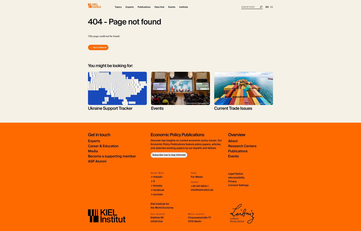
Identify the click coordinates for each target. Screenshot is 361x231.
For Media (197, 177)
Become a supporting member (112, 156)
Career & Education (103, 146)
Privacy (232, 181)
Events (233, 156)
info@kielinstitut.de (202, 190)
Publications (237, 151)
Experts (94, 141)
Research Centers (242, 146)
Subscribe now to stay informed (168, 154)
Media (93, 151)
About (233, 141)
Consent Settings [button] (238, 185)
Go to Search (100, 47)
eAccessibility (236, 177)
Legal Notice (235, 173)
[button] (118, 7)
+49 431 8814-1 (199, 186)
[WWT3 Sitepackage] (98, 5)
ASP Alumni (97, 161)
